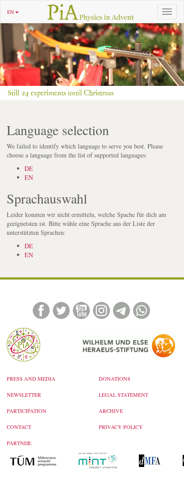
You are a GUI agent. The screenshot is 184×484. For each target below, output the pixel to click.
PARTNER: (19, 442)
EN (10, 11)
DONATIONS (114, 378)
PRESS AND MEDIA (31, 378)
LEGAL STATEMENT (123, 394)
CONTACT (19, 426)
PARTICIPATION (26, 410)
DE (29, 168)
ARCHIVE (111, 410)
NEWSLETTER (24, 394)
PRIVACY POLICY (121, 426)
